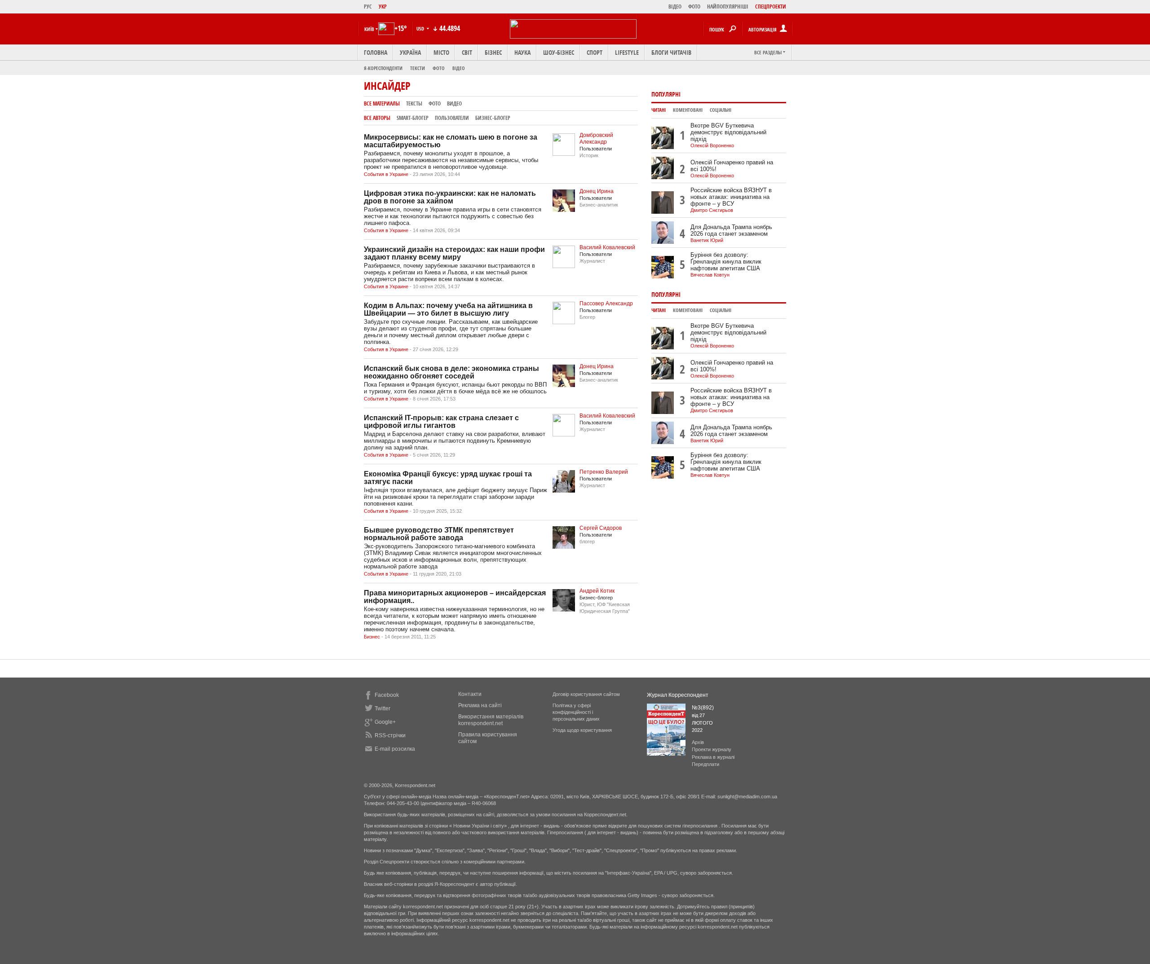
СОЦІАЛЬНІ (720, 110)
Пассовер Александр (606, 303)
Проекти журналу (711, 749)
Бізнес (493, 52)
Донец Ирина (596, 191)
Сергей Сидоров (600, 528)
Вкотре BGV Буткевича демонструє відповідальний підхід (728, 132)
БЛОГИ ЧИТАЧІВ (671, 52)
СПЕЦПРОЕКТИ (770, 6)
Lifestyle (627, 52)
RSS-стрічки (390, 735)
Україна (410, 52)
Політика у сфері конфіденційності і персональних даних (576, 712)
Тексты (414, 103)
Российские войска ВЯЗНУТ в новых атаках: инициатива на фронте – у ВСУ (731, 197)
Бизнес (372, 636)
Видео (454, 103)
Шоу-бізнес (558, 52)
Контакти (470, 694)
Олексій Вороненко (712, 145)
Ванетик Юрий (706, 240)
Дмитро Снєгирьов (711, 210)
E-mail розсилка (395, 749)
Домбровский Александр (596, 138)
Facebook (387, 695)
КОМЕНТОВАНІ (688, 110)
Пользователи (452, 118)
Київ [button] (369, 29)
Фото (439, 68)
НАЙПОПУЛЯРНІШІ (727, 6)
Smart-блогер (413, 118)
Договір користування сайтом (586, 694)
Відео (458, 68)
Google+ (385, 722)
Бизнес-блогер (492, 118)
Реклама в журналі (713, 757)
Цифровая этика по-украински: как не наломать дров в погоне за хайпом (450, 197)
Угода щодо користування (582, 730)
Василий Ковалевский (607, 247)
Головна (375, 52)
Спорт (594, 52)
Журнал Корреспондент (677, 695)
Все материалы (382, 103)
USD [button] (420, 28)
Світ (467, 52)
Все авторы (377, 118)
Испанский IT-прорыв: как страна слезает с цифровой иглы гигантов (441, 421)
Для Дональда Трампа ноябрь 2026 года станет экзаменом (731, 230)
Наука (522, 52)
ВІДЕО (674, 6)
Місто (441, 52)
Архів (698, 742)
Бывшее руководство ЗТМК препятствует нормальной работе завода (439, 533)
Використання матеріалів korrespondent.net (490, 719)
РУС (368, 6)
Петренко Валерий (603, 472)
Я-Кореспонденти (383, 68)
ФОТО (694, 6)
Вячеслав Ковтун (710, 274)
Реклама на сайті (480, 705)
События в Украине (386, 174)
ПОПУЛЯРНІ (666, 94)
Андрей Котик (597, 591)
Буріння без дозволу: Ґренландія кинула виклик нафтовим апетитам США (725, 261)
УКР (383, 6)
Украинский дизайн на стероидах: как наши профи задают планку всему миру (454, 253)
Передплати (705, 764)
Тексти (417, 68)
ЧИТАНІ (658, 110)
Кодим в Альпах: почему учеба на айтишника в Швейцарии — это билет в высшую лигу (448, 309)
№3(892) (703, 707)
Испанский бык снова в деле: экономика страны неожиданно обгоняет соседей (451, 372)
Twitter (382, 708)
